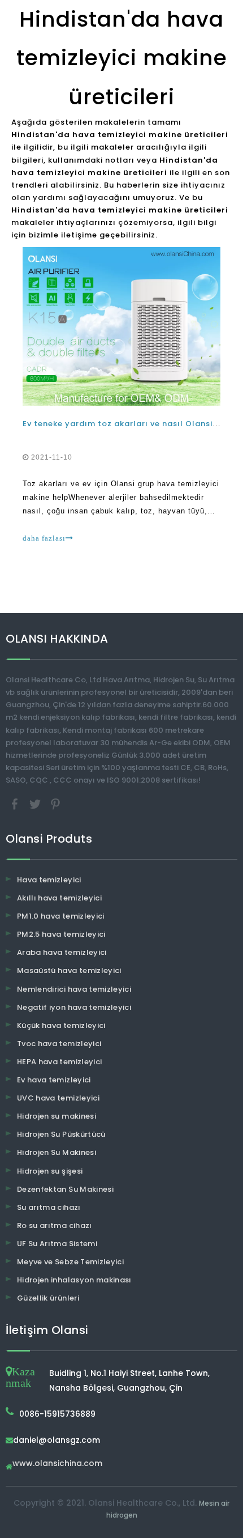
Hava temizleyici (49, 879)
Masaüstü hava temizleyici (69, 970)
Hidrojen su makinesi (56, 1116)
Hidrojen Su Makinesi (56, 1152)
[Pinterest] (55, 803)
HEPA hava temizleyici (59, 1061)
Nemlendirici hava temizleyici (74, 989)
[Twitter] (36, 803)
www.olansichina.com (57, 1464)
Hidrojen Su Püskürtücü (61, 1134)
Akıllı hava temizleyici (59, 898)
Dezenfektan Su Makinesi (65, 1189)
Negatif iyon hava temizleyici (74, 1007)
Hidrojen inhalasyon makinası (74, 1279)
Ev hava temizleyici (54, 1079)
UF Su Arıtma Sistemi (57, 1243)
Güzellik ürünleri (48, 1298)
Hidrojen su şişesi (50, 1171)
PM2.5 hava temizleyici (61, 934)
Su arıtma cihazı (49, 1207)
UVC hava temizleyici (58, 1098)
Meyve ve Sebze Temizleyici (70, 1261)
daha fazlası (44, 538)
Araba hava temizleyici (62, 952)
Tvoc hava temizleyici (59, 1043)
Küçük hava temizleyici (61, 1025)
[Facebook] (16, 803)
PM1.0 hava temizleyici (61, 916)
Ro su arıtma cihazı (54, 1225)
